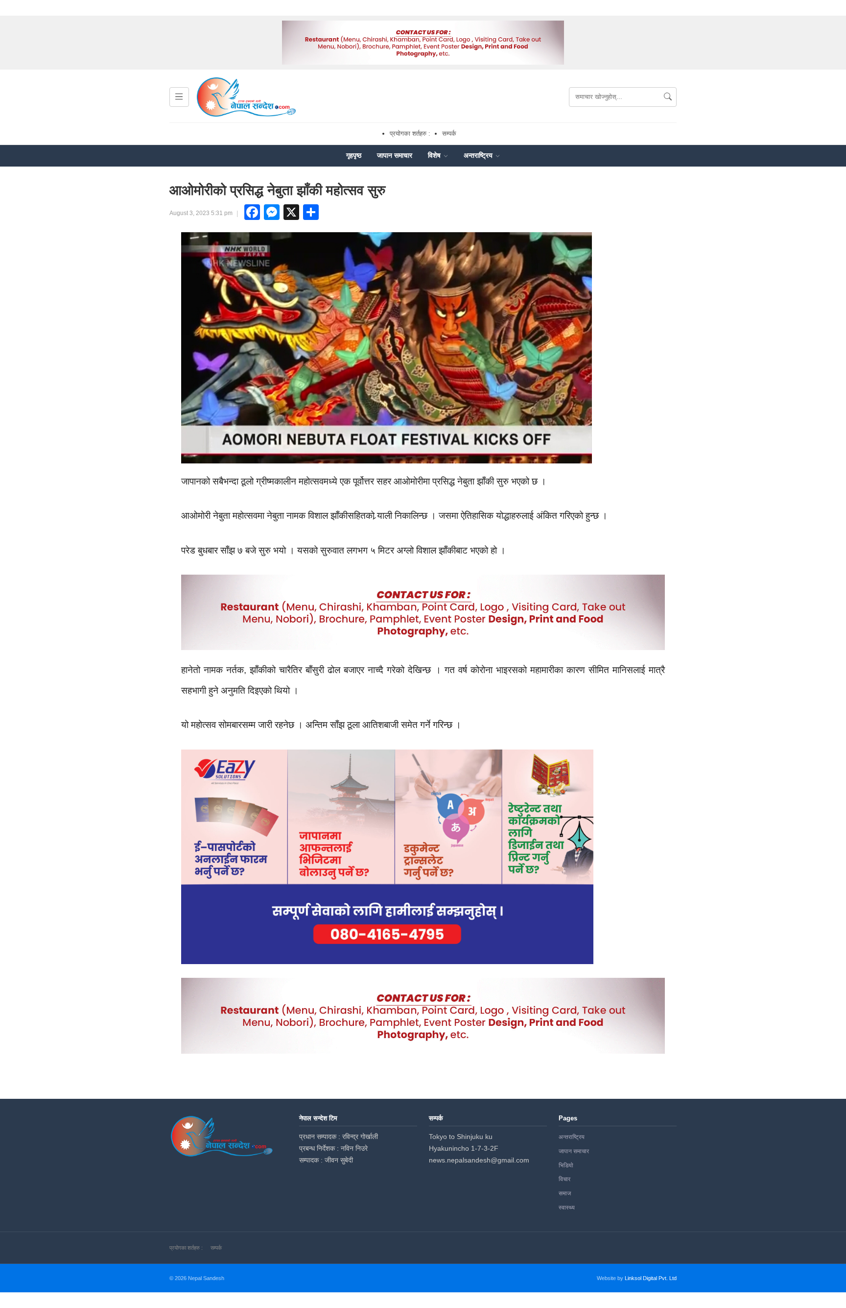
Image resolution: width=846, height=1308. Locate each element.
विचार (564, 1179)
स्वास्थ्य (567, 1207)
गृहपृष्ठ (353, 155)
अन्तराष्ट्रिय (479, 155)
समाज (565, 1193)
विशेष (435, 155)
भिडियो (566, 1165)
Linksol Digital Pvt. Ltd (651, 1278)
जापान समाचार (394, 155)
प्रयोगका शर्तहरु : (410, 133)
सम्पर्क (449, 133)
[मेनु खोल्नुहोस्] (179, 97)
